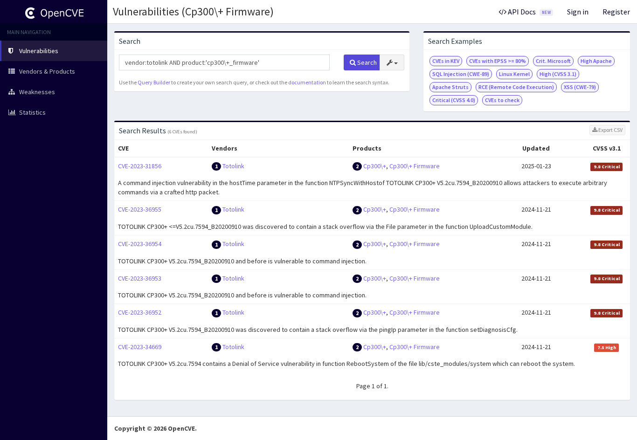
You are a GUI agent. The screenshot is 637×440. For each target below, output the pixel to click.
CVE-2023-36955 (139, 209)
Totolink (233, 166)
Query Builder (154, 82)
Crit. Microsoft (553, 60)
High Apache (596, 60)
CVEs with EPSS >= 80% (497, 60)
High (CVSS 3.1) (558, 73)
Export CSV (610, 129)
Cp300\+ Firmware (414, 166)
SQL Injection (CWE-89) (460, 73)
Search (366, 62)
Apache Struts (450, 86)
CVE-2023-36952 (139, 312)
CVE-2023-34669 (139, 347)
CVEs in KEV (445, 60)
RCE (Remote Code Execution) (516, 86)
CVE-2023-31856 (139, 166)
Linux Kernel (514, 73)
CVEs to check (502, 99)
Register (616, 11)
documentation (307, 82)
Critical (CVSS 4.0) (453, 99)
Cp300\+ (374, 166)
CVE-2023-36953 (139, 278)
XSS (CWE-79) (580, 86)
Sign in (578, 11)
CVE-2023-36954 (139, 244)
